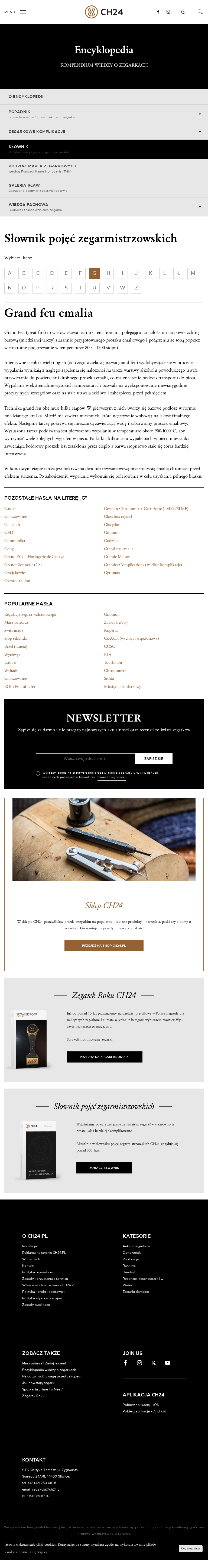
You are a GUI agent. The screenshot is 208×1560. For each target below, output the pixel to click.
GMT (9, 532)
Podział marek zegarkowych (42, 168)
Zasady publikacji (36, 1304)
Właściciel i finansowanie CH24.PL (49, 1285)
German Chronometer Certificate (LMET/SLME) (146, 508)
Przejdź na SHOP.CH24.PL (104, 945)
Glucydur (112, 524)
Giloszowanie (15, 516)
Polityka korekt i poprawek (43, 1291)
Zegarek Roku (33, 1396)
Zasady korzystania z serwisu (45, 1278)
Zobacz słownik (104, 1167)
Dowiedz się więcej (112, 777)
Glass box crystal (118, 516)
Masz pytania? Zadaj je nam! (44, 1363)
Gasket (10, 508)
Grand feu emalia (119, 548)
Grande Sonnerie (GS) (23, 564)
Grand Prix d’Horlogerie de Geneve (34, 556)
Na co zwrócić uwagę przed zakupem (51, 1376)
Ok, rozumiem (190, 1548)
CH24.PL (104, 11)
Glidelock (12, 524)
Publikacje (131, 1259)
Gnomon (112, 532)
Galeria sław (38, 188)
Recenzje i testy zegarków (143, 1278)
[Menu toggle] (23, 12)
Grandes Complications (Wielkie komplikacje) (143, 564)
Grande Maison (117, 556)
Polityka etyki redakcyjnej (42, 1298)
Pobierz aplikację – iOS (141, 1404)
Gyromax (112, 572)
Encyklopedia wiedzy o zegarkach (49, 1369)
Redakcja (29, 1246)
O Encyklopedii (26, 97)
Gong (9, 548)
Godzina (111, 540)
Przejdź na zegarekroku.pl (104, 1056)
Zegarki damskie (136, 1291)
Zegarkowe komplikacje (37, 132)
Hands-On (130, 1272)
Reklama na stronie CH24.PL (44, 1252)
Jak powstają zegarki (38, 1382)
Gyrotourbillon (17, 580)
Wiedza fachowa (35, 207)
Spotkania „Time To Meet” (42, 1389)
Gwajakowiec (15, 572)
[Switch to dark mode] (183, 11)
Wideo (128, 1285)
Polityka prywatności (38, 1272)
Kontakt (28, 1265)
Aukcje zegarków (136, 1246)
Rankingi (129, 1265)
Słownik (39, 149)
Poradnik (42, 114)
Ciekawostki (132, 1252)
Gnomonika (14, 540)
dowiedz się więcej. (33, 1552)
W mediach (31, 1259)
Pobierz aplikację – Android (144, 1411)
